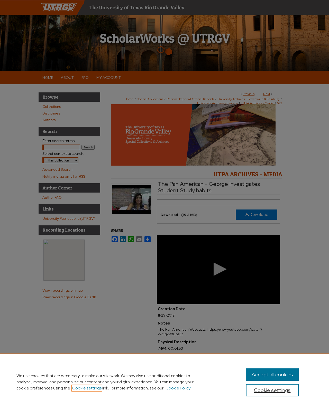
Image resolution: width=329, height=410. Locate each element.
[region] (164, 382)
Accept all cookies (272, 374)
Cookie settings (87, 388)
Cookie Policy (178, 388)
